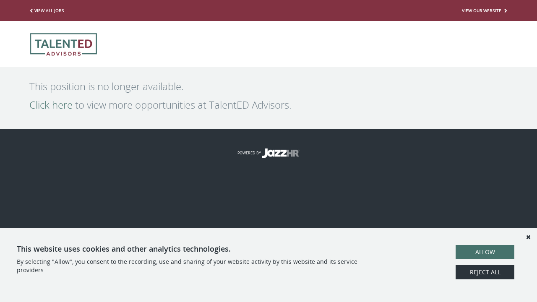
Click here (51, 105)
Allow (485, 252)
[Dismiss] (528, 237)
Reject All (485, 272)
